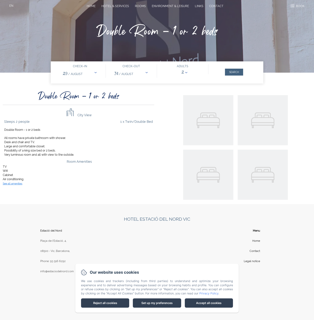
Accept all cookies (209, 303)
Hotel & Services (115, 6)
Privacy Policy (208, 293)
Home (91, 6)
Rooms (140, 6)
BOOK (300, 6)
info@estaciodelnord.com (57, 271)
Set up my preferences (157, 303)
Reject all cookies (105, 303)
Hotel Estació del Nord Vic (157, 219)
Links (199, 6)
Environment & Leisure (170, 6)
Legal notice (252, 261)
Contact (216, 6)
